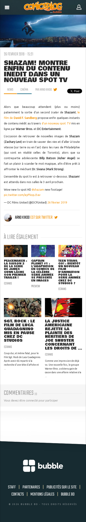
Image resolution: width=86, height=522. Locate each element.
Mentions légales (42, 494)
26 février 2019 (57, 202)
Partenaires (31, 487)
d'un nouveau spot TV (56, 123)
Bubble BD (68, 494)
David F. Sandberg (25, 117)
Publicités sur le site (62, 487)
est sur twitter (41, 217)
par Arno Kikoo (43, 89)
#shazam (38, 189)
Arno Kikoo (22, 217)
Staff (12, 487)
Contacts (17, 494)
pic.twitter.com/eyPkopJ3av (22, 194)
